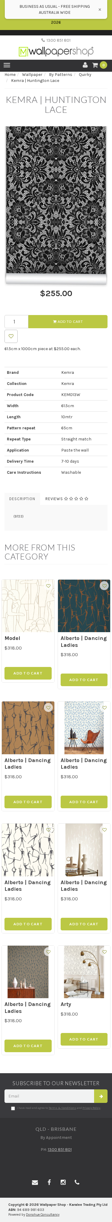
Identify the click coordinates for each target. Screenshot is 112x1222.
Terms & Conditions (62, 1108)
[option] (56, 206)
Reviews (54, 499)
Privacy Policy (91, 1108)
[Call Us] (77, 1183)
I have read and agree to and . (59, 1108)
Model (12, 638)
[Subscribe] (101, 1096)
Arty (66, 1004)
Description (22, 499)
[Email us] (35, 1183)
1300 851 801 (57, 40)
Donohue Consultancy (42, 1215)
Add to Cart (70, 321)
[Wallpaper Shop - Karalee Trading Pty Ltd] (56, 46)
